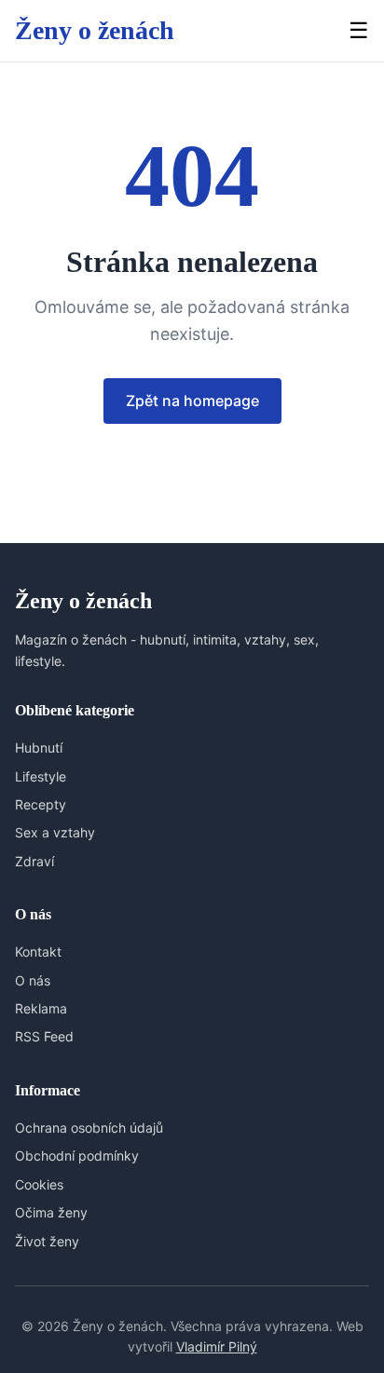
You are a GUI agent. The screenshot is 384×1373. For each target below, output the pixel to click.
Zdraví (34, 861)
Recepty (40, 804)
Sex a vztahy (55, 832)
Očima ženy (51, 1212)
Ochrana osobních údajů (89, 1127)
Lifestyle (40, 776)
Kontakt (38, 951)
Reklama (41, 1008)
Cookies (39, 1184)
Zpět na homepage (192, 400)
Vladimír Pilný (216, 1346)
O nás (32, 980)
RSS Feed (44, 1036)
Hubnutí (38, 747)
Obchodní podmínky (77, 1155)
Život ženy (47, 1241)
